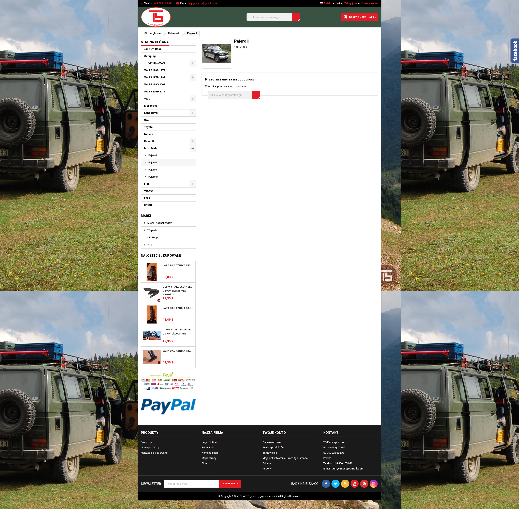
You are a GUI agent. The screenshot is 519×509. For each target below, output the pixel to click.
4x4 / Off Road (153, 48)
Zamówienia (270, 452)
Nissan (148, 134)
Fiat (146, 183)
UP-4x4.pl (152, 237)
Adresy (267, 463)
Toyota (148, 127)
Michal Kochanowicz (159, 222)
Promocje (146, 442)
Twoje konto (274, 433)
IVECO (148, 205)
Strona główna (155, 42)
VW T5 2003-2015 (154, 91)
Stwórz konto (370, 3)
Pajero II (153, 162)
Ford (147, 197)
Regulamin (208, 447)
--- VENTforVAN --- (156, 63)
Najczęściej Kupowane (161, 255)
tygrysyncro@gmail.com (202, 3)
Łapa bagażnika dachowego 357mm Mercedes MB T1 (178, 308)
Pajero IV (153, 176)
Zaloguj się (350, 3)
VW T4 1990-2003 (154, 84)
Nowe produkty (150, 447)
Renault (149, 141)
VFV (149, 244)
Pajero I (152, 155)
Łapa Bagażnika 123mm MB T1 (178, 350)
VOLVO (148, 190)
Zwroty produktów (273, 447)
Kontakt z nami (210, 452)
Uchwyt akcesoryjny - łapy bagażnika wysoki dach (178, 286)
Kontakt (331, 433)
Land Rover (151, 112)
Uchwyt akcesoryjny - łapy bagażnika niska (178, 329)
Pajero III (153, 169)
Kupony (267, 468)
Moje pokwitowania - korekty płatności (285, 458)
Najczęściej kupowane (154, 452)
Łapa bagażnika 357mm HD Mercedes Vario (178, 265)
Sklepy (206, 463)
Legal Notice (209, 442)
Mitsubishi (151, 148)
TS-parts (152, 230)
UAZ (147, 119)
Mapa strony (209, 458)
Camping (150, 56)
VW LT (148, 98)
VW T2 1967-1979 (154, 70)
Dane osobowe (272, 442)
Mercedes (150, 105)
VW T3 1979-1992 (154, 77)
